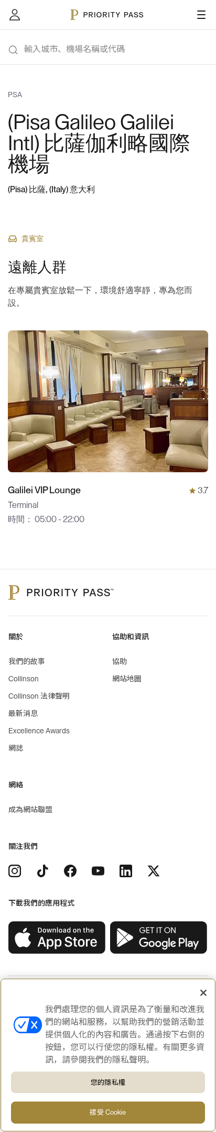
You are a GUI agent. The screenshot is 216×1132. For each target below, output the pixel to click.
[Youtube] (98, 871)
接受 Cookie (108, 1112)
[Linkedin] (126, 871)
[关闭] (203, 992)
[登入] (14, 14)
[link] (57, 937)
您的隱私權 (108, 1082)
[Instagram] (14, 871)
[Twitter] (153, 871)
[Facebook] (70, 871)
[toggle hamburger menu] (201, 14)
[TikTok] (42, 871)
